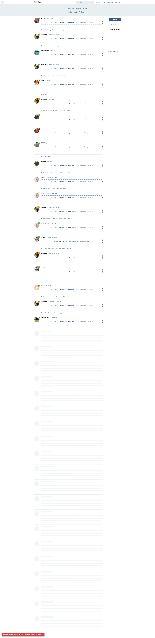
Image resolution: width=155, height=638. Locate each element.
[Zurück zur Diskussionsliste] (2, 2)
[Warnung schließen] (42, 634)
